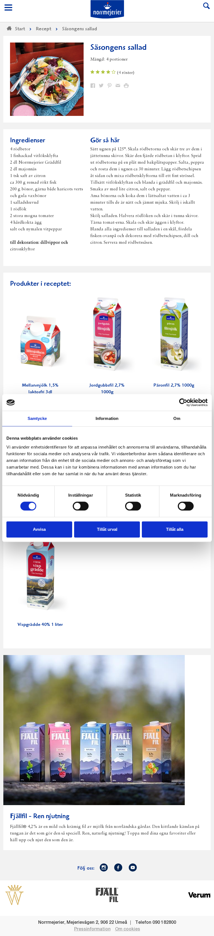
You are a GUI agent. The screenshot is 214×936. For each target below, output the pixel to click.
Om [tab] (176, 418)
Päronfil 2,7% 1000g (174, 385)
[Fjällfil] (107, 894)
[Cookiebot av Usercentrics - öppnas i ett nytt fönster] (183, 402)
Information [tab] (107, 418)
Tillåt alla (174, 529)
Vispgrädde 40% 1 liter (40, 625)
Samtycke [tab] (37, 418)
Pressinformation (92, 929)
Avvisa (39, 529)
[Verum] (199, 894)
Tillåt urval (107, 529)
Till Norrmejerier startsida (107, 9)
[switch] (81, 505)
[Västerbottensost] (14, 894)
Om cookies (127, 929)
